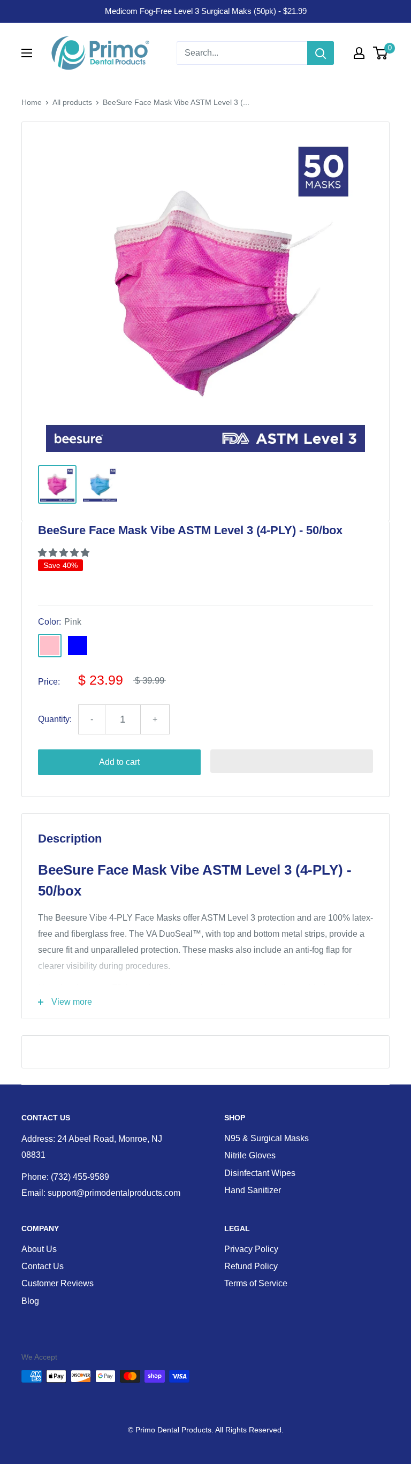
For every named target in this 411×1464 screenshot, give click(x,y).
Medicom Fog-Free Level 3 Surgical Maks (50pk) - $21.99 (206, 11)
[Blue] (77, 645)
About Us (39, 1249)
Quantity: (55, 719)
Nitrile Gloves (250, 1155)
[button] (65, 552)
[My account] (359, 53)
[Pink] (49, 645)
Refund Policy (251, 1266)
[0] (380, 53)
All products (72, 102)
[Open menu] (26, 53)
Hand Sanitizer (252, 1190)
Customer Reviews (57, 1283)
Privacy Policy (251, 1249)
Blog (30, 1301)
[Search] (320, 53)
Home (31, 102)
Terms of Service (255, 1283)
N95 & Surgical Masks (266, 1138)
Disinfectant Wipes (259, 1173)
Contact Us (42, 1266)
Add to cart (119, 762)
